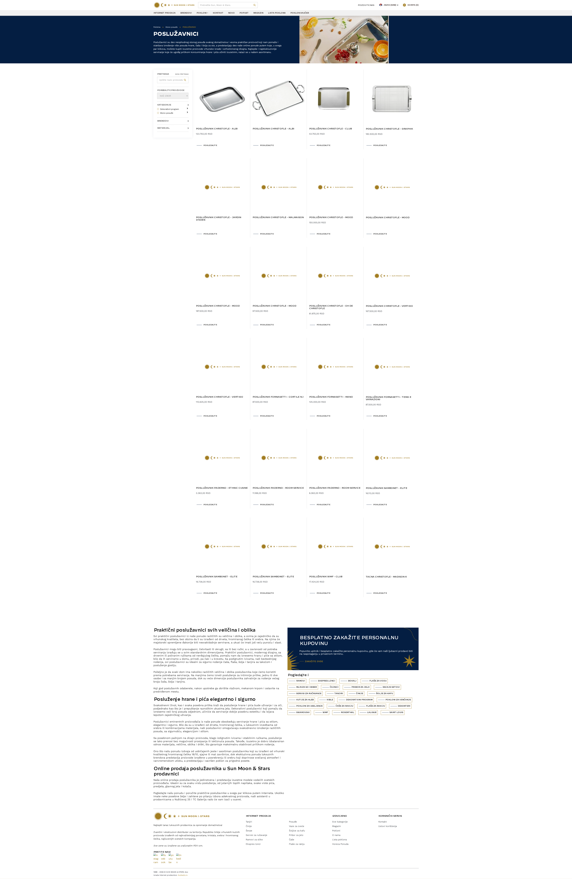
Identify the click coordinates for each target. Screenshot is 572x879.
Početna (156, 27)
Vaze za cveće (296, 826)
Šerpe (249, 830)
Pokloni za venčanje (398, 700)
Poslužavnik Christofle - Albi (216, 129)
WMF (325, 712)
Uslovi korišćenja (387, 826)
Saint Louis (396, 712)
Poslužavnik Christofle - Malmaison (278, 217)
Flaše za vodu (377, 681)
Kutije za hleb (305, 700)
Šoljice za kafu (297, 830)
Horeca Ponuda (340, 844)
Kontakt (218, 13)
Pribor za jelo (360, 687)
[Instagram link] (156, 858)
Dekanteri (404, 706)
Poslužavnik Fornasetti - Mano (331, 397)
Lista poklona (277, 13)
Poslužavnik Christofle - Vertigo (389, 306)
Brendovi (186, 13)
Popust (243, 13)
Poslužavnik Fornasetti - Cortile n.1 (277, 397)
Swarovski (303, 712)
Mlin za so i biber (306, 687)
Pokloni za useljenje (309, 706)
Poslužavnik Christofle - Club (330, 129)
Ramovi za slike (254, 839)
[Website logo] (173, 5)
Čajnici (334, 687)
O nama (336, 835)
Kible (330, 700)
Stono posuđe (171, 27)
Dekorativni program (359, 700)
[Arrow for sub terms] (187, 107)
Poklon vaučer (299, 13)
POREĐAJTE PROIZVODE (170, 90)
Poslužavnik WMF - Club (325, 577)
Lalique (371, 712)
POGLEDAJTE (210, 145)
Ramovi (300, 681)
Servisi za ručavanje (308, 693)
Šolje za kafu (384, 693)
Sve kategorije (340, 821)
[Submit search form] (255, 5)
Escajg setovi (391, 687)
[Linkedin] (178, 858)
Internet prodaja (164, 13)
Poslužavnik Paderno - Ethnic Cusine (222, 488)
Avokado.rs (182, 875)
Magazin (258, 13)
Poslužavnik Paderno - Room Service (278, 488)
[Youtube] (171, 858)
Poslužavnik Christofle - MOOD (331, 217)
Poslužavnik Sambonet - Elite (386, 488)
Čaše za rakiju (344, 706)
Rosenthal (347, 712)
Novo (231, 13)
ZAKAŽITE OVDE (314, 661)
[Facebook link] (163, 858)
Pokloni (201, 13)
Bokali (352, 681)
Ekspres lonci (326, 681)
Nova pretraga (181, 74)
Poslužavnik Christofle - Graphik (389, 129)
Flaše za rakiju (375, 706)
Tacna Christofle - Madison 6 (386, 577)
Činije (359, 693)
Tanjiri (338, 693)
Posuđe (293, 821)
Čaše (291, 839)
